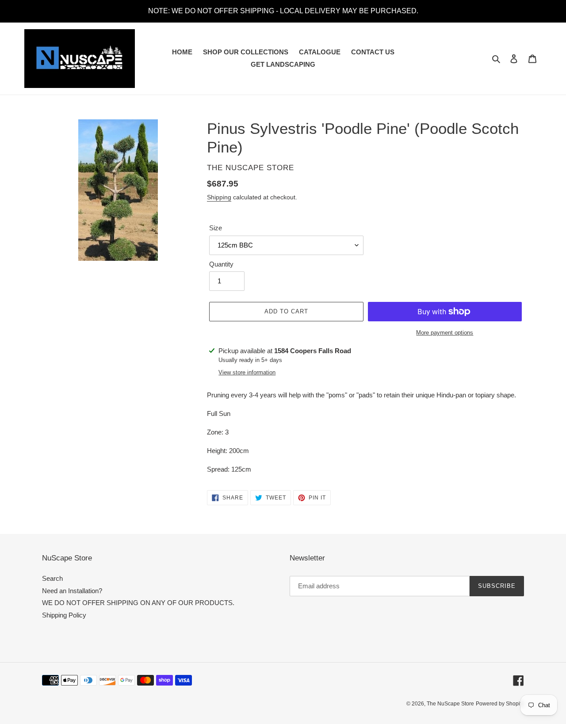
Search (52, 578)
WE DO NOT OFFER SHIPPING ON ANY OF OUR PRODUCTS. (138, 602)
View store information (246, 372)
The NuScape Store (450, 704)
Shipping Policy (64, 615)
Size (215, 228)
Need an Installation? (72, 590)
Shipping (219, 197)
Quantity (221, 264)
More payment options (444, 332)
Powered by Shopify (500, 704)
